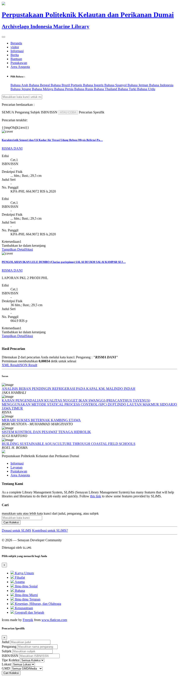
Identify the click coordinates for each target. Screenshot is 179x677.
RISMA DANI (12, 148)
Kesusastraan (23, 608)
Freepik (28, 620)
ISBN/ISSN (10, 656)
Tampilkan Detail (14, 249)
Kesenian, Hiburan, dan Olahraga (37, 604)
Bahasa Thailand (106, 89)
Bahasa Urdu (146, 89)
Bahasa (19, 590)
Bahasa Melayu (43, 89)
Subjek (6, 651)
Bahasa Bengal (40, 85)
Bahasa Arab (19, 85)
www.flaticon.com (54, 620)
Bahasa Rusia (84, 89)
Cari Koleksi (11, 522)
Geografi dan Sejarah (29, 612)
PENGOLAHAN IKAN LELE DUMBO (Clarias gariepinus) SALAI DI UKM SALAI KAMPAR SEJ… (64, 262)
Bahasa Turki (127, 89)
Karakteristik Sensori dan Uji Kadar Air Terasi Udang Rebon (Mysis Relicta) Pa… (52, 140)
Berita (14, 55)
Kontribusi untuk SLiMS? (50, 530)
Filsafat (19, 577)
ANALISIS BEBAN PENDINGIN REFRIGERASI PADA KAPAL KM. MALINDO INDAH (68, 389)
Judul (5, 642)
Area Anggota (20, 67)
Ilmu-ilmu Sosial (26, 586)
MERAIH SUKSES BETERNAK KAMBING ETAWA (41, 420)
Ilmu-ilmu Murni (26, 595)
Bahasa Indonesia (161, 85)
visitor (14, 47)
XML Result (10, 365)
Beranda (16, 43)
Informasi (17, 51)
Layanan (16, 467)
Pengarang (9, 646)
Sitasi (29, 249)
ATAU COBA (68, 112)
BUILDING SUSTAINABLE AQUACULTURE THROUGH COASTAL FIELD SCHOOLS (68, 444)
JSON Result (28, 365)
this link (95, 496)
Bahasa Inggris (93, 85)
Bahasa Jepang (21, 89)
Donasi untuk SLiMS (16, 530)
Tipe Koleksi (10, 660)
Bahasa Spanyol (115, 85)
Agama (19, 582)
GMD (6, 668)
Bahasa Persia (64, 89)
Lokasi (6, 664)
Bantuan (16, 59)
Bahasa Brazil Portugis (67, 85)
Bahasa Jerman (138, 85)
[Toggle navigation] (3, 37)
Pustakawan (18, 63)
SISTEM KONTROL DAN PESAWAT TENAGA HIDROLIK (46, 432)
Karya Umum (24, 573)
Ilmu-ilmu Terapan (27, 599)
